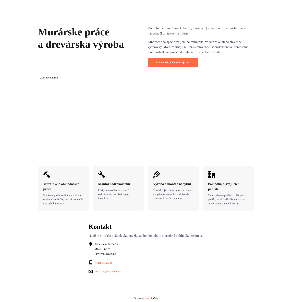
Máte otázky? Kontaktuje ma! (173, 62)
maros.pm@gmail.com (107, 271)
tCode (147, 298)
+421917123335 (103, 262)
